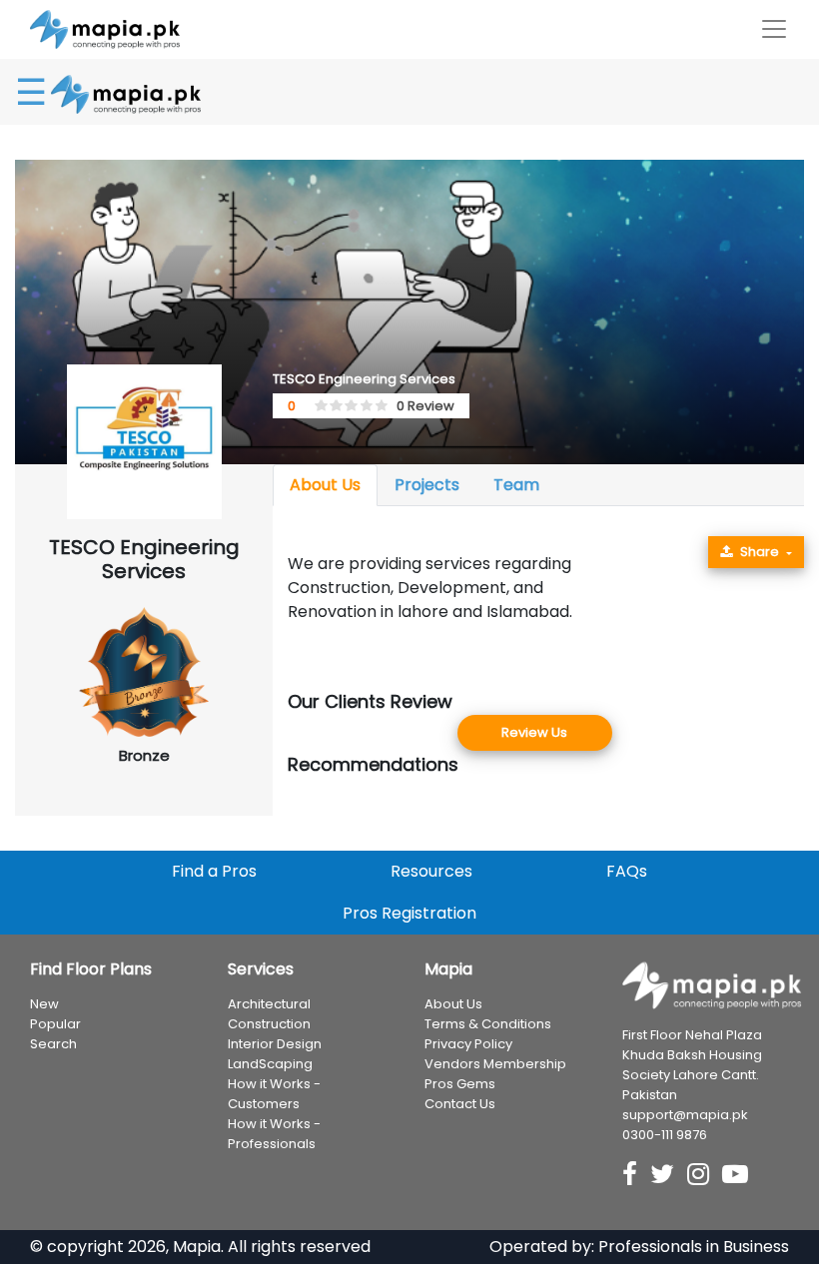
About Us (325, 484)
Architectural (269, 1003)
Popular (55, 1023)
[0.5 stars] (318, 406)
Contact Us (459, 1103)
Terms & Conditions (487, 1023)
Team (516, 484)
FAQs (626, 871)
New (44, 1003)
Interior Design (275, 1043)
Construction (269, 1023)
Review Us (534, 732)
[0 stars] (311, 406)
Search (53, 1043)
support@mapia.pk (685, 1114)
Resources (431, 871)
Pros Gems (459, 1083)
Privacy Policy (468, 1043)
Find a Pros (214, 871)
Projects (427, 484)
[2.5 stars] (348, 406)
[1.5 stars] (333, 406)
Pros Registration (409, 913)
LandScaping (270, 1063)
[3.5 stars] (363, 406)
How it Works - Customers (274, 1093)
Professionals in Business (693, 1246)
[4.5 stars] (378, 406)
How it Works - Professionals (274, 1133)
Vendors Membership (495, 1063)
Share (759, 551)
